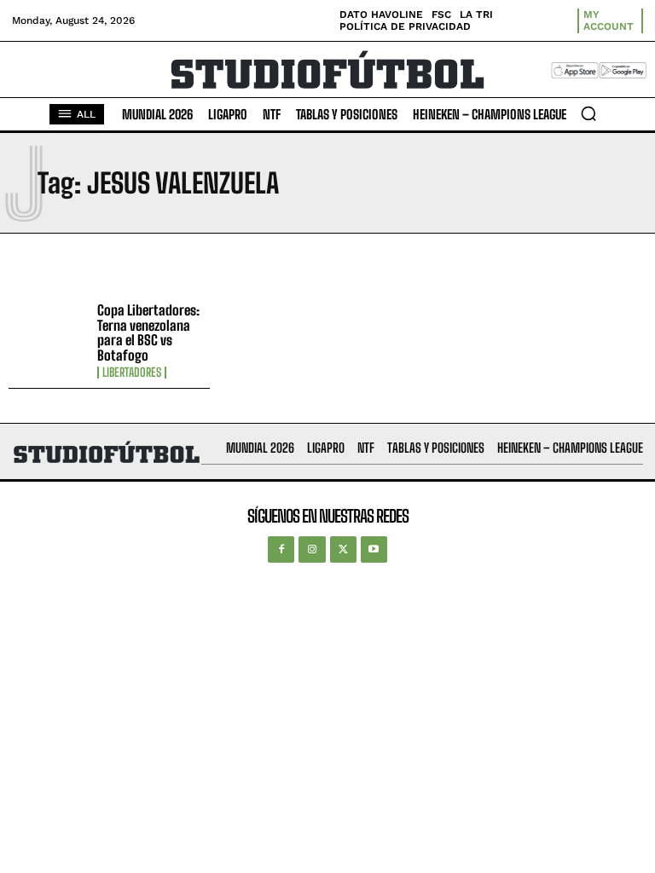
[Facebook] (281, 549)
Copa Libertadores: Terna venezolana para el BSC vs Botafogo (148, 332)
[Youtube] (374, 549)
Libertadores (131, 373)
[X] (343, 549)
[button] (588, 113)
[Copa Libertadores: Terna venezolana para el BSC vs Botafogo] (49, 335)
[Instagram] (312, 549)
